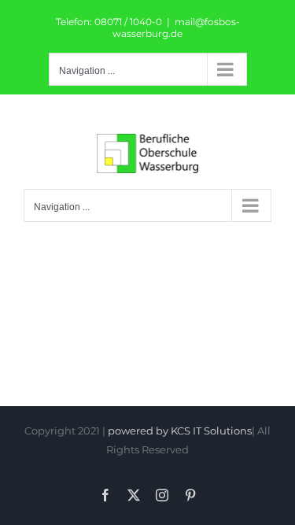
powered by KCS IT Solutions (180, 430)
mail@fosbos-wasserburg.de (176, 27)
